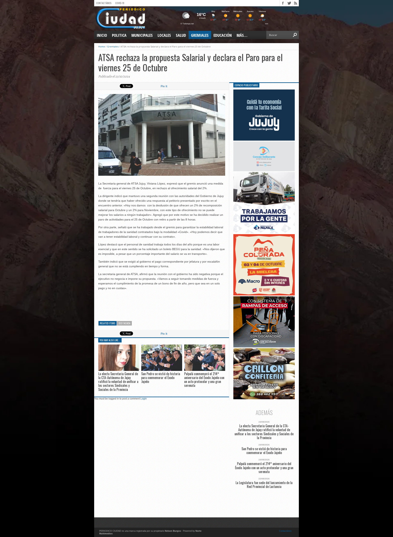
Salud (181, 35)
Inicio (102, 35)
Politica (119, 35)
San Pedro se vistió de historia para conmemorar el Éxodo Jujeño (160, 377)
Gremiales (200, 35)
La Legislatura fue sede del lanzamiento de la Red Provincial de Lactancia (264, 485)
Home (101, 46)
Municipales (142, 35)
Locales (164, 35)
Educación (222, 35)
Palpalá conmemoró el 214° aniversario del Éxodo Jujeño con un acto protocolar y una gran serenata (204, 379)
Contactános (285, 531)
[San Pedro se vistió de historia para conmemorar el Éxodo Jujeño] (161, 369)
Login (143, 398)
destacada (124, 323)
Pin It (164, 86)
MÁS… (242, 35)
